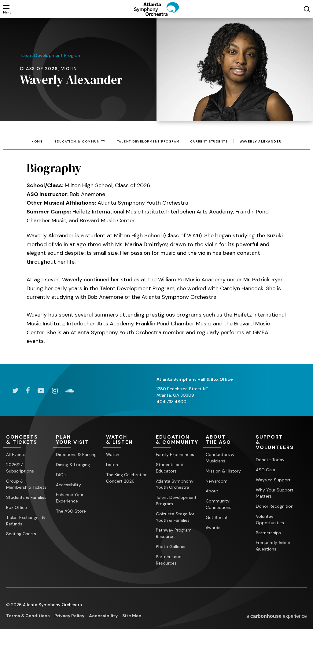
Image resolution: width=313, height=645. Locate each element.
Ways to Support (273, 480)
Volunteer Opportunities (270, 519)
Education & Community (79, 141)
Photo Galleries (171, 546)
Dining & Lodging (73, 464)
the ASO (218, 439)
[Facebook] (28, 390)
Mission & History (223, 471)
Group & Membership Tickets (26, 484)
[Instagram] (55, 390)
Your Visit (72, 439)
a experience (276, 616)
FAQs (61, 474)
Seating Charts (21, 533)
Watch (112, 454)
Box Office (16, 507)
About (212, 491)
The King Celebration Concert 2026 (127, 478)
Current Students (209, 141)
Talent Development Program (148, 141)
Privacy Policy (69, 615)
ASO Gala (265, 470)
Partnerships (268, 533)
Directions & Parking (76, 454)
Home (36, 141)
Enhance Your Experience (69, 498)
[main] (156, 182)
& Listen (119, 439)
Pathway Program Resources (174, 533)
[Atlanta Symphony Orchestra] (156, 14)
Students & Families (26, 497)
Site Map (132, 615)
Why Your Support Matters (274, 493)
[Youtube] (41, 390)
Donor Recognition (274, 506)
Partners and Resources (169, 560)
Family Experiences (175, 454)
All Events (15, 454)
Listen (112, 464)
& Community (177, 439)
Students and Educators (169, 468)
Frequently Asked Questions (273, 546)
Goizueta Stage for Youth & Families (175, 517)
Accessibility (68, 484)
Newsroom (216, 481)
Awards (213, 527)
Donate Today (270, 459)
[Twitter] (15, 390)
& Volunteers (275, 442)
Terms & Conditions (28, 615)
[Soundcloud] (69, 390)
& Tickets (22, 439)
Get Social (216, 517)
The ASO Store (71, 511)
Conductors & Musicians (220, 458)
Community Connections (218, 504)
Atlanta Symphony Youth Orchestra (174, 484)
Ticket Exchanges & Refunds (25, 521)
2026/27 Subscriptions (20, 468)
